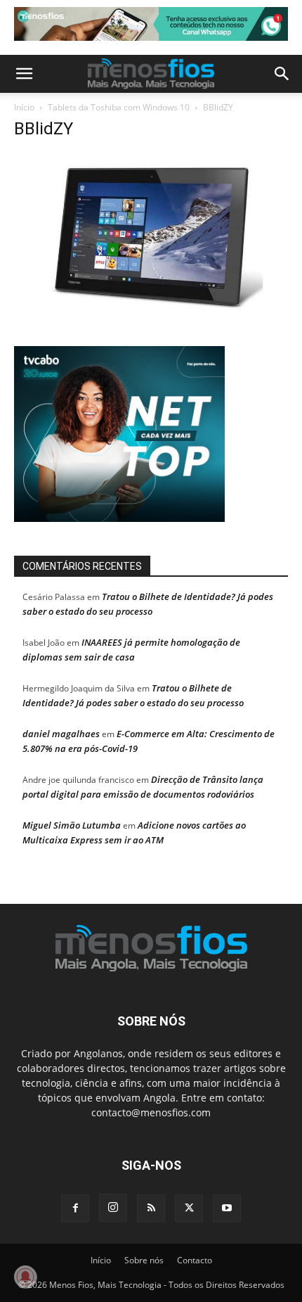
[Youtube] (227, 1208)
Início (24, 107)
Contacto (194, 1260)
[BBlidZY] (151, 313)
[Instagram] (113, 1208)
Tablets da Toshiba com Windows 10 (119, 107)
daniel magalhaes (61, 733)
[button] (23, 74)
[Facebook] (75, 1208)
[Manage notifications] (25, 1276)
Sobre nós (144, 1260)
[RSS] (151, 1208)
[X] (189, 1208)
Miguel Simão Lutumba (71, 825)
